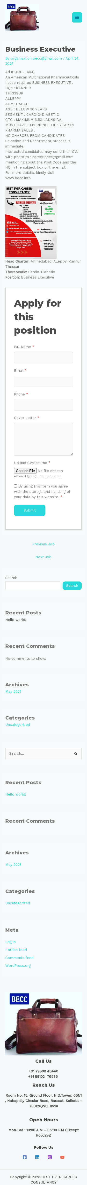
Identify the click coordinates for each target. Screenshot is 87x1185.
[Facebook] (25, 1157)
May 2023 (13, 691)
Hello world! (15, 620)
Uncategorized (17, 724)
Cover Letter (26, 418)
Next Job (43, 557)
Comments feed (19, 958)
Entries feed (16, 950)
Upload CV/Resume (32, 463)
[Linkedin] (37, 1157)
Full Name (24, 347)
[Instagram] (50, 1157)
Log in (10, 942)
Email (20, 370)
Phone (21, 394)
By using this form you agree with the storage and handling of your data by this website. (42, 491)
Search (11, 578)
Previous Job (43, 544)
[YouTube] (62, 1157)
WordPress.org (18, 965)
